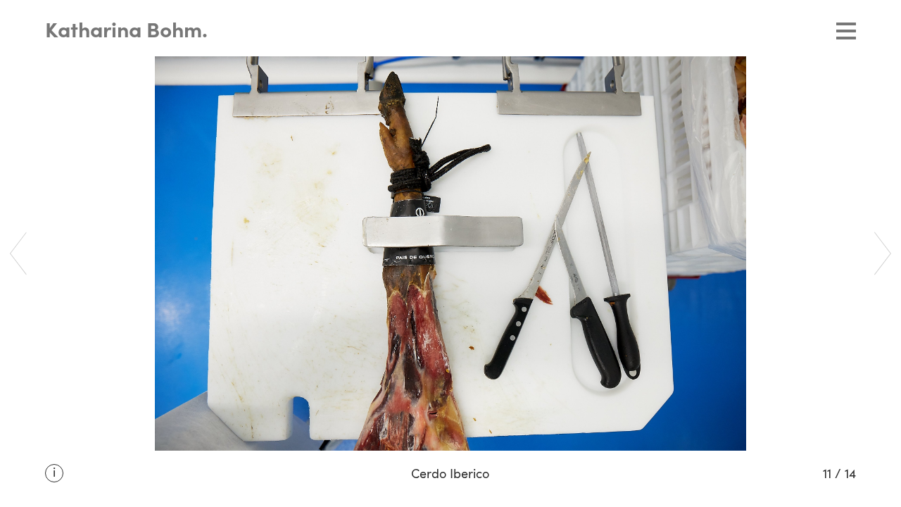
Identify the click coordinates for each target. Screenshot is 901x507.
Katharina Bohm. (126, 31)
